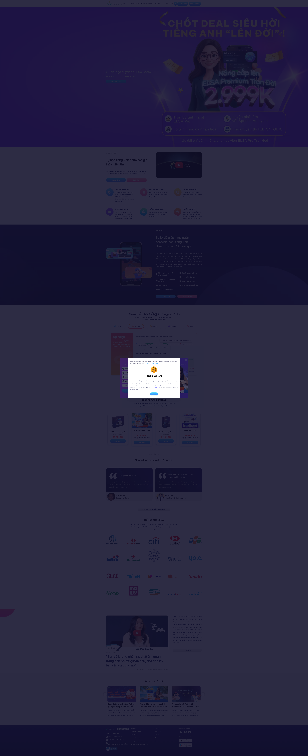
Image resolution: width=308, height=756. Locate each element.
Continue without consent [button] (152, 363)
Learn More (157, 387)
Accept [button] (154, 394)
